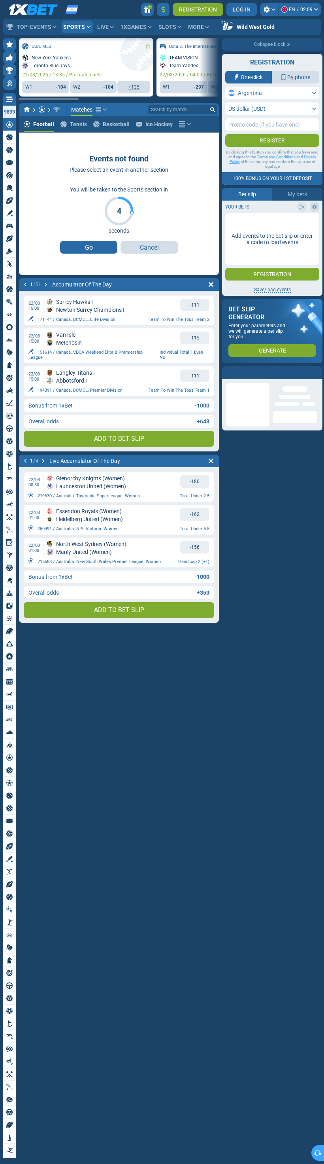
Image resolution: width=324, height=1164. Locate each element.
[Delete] (211, 284)
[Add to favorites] (148, 46)
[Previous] (25, 284)
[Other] (101, 109)
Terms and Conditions (276, 157)
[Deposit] (163, 9)
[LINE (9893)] (27, 109)
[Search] (212, 109)
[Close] (316, 372)
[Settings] (269, 9)
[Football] (42, 109)
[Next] (46, 284)
